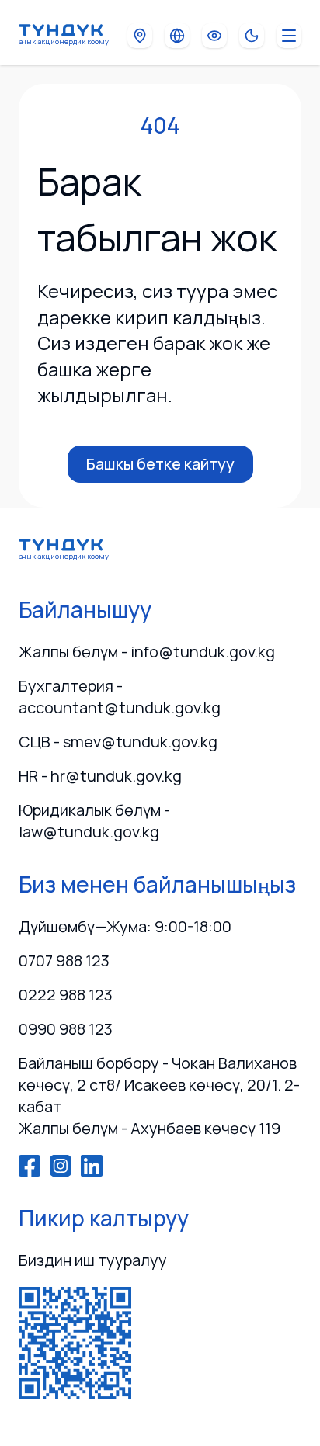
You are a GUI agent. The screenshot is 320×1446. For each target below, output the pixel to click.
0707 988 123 (64, 960)
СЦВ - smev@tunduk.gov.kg (118, 741)
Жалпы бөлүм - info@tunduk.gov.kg (147, 651)
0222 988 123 (66, 994)
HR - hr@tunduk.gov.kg (100, 775)
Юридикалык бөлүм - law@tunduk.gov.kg (94, 820)
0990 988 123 (66, 1028)
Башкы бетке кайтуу (160, 463)
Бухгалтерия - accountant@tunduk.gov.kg (120, 696)
